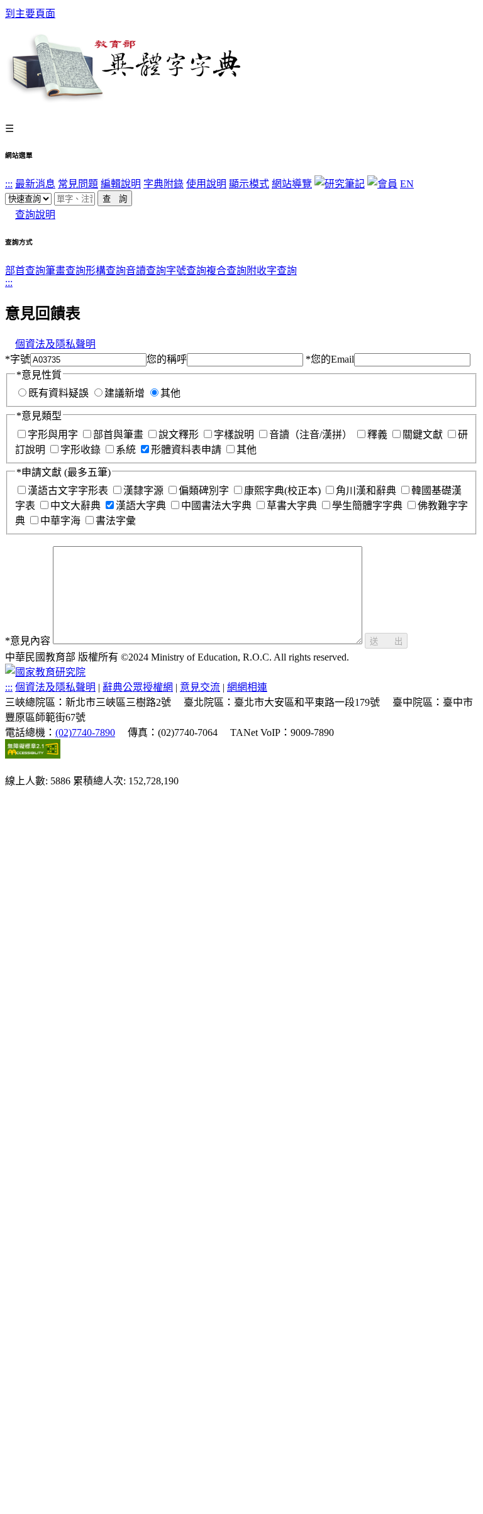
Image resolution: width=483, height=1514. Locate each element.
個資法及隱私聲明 (55, 344)
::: (9, 183)
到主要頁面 (30, 13)
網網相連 (247, 687)
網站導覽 (292, 183)
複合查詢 (226, 270)
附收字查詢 (272, 270)
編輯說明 (121, 183)
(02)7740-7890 (85, 732)
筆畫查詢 (65, 270)
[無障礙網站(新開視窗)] (32, 755)
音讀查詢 (146, 270)
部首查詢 (25, 270)
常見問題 (78, 183)
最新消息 (35, 183)
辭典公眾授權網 (138, 687)
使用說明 (206, 183)
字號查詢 (186, 270)
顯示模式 (249, 183)
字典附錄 (163, 183)
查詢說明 (35, 214)
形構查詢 (106, 270)
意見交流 (200, 687)
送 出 (386, 641)
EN (407, 183)
